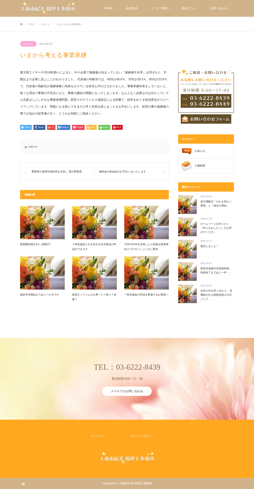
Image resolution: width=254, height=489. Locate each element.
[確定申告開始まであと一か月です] (42, 273)
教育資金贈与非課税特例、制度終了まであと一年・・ (216, 270)
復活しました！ (209, 246)
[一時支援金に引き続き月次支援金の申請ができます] (94, 222)
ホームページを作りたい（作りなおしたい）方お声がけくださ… (216, 228)
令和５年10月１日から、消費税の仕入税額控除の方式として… (216, 295)
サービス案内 (160, 8)
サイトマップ (97, 436)
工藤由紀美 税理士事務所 (135, 483)
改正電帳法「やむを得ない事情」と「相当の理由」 (216, 203)
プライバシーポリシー (141, 436)
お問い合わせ (218, 8)
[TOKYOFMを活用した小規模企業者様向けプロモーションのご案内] (146, 222)
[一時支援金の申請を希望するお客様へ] (146, 273)
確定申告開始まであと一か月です (39, 294)
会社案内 (132, 8)
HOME (108, 8)
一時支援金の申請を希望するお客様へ (146, 294)
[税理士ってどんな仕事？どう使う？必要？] (94, 273)
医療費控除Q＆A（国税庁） (36, 244)
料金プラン (189, 8)
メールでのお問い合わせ (127, 391)
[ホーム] (21, 18)
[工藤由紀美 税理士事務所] (48, 8)
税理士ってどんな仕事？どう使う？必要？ (94, 297)
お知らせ (28, 44)
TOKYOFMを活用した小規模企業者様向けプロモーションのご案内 (146, 246)
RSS (23, 483)
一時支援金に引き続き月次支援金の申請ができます (94, 246)
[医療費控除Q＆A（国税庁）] (42, 222)
